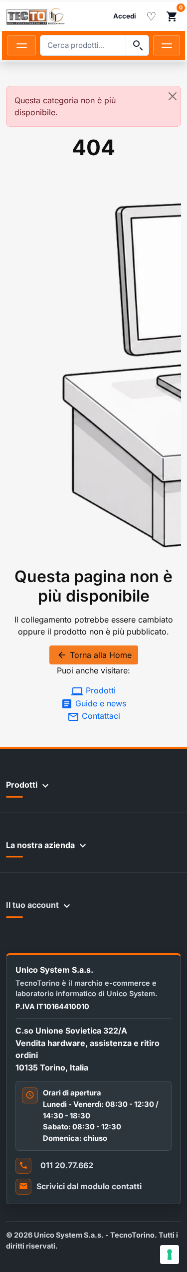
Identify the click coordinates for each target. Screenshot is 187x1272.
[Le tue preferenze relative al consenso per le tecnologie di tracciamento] (169, 1254)
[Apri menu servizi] (166, 45)
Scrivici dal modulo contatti (89, 1186)
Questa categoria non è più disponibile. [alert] (65, 106)
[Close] (173, 96)
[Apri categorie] (21, 45)
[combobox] (83, 45)
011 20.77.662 (66, 1165)
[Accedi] (124, 16)
